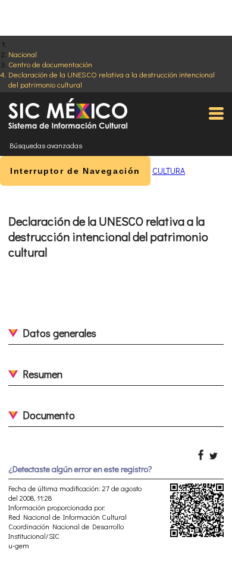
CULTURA (168, 170)
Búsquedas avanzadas (46, 145)
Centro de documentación (50, 64)
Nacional (22, 54)
